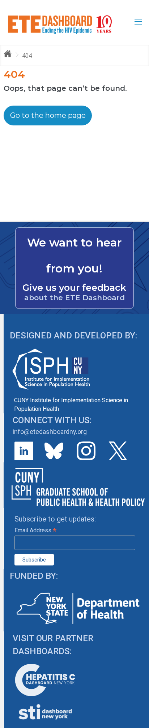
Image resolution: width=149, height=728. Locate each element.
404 (27, 55)
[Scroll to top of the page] (138, 722)
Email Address (35, 530)
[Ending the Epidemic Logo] (59, 24)
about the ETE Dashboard (74, 297)
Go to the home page (48, 115)
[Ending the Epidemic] (11, 55)
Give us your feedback (74, 287)
